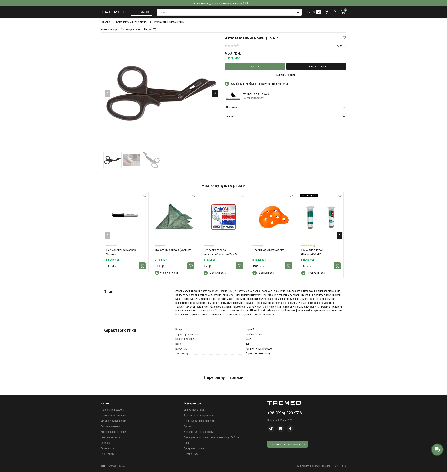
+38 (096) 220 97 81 (285, 412)
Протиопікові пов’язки (113, 415)
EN (308, 12)
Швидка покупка (316, 66)
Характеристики (130, 29)
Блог (186, 442)
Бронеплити (108, 454)
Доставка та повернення (198, 415)
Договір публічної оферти (199, 431)
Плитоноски (107, 448)
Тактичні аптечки (110, 426)
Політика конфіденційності (199, 420)
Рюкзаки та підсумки (112, 409)
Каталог (144, 12)
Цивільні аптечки (110, 437)
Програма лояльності (196, 448)
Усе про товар (109, 29)
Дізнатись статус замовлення (287, 444)
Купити (255, 66)
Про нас (188, 426)
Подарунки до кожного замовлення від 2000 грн (211, 437)
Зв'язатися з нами (194, 409)
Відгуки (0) (150, 29)
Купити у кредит (285, 74)
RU (313, 12)
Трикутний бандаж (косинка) (173, 250)
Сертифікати (191, 454)
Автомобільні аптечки (113, 431)
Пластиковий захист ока (268, 250)
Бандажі (105, 442)
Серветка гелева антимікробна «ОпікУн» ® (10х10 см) (220, 254)
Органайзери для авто (114, 420)
